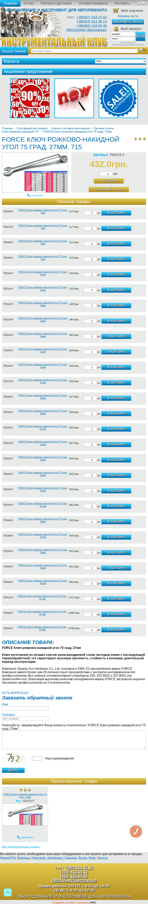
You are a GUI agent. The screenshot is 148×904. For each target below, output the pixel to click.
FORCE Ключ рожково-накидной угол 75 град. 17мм (43, 381)
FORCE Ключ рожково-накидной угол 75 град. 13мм (43, 319)
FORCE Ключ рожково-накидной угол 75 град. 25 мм (43, 505)
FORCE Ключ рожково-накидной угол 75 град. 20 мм (43, 427)
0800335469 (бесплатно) (86, 30)
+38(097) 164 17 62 (91, 17)
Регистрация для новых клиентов (128, 45)
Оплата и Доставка (56, 3)
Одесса (102, 857)
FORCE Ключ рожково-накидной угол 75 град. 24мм (43, 489)
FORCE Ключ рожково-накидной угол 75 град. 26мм (43, 520)
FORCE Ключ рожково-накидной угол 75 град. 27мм (25, 795)
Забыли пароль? (128, 42)
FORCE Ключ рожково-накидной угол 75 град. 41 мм (42, 597)
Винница (23, 857)
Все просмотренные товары (21, 846)
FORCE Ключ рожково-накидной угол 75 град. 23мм (43, 474)
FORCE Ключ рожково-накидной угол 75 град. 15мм (43, 350)
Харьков (71, 857)
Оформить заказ (128, 22)
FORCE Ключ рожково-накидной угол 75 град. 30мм (43, 551)
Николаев (38, 857)
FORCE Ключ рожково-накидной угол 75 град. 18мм (43, 397)
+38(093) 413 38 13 (91, 21)
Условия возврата (93, 3)
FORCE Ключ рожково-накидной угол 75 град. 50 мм (42, 628)
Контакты (122, 3)
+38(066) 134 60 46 (91, 26)
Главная (10, 3)
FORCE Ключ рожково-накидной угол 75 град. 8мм (43, 242)
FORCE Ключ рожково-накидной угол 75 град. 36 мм (43, 582)
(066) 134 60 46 (74, 876)
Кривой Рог (8, 857)
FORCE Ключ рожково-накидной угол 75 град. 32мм (43, 566)
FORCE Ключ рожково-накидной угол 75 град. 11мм (43, 288)
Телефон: (8, 714)
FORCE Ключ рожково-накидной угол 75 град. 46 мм (42, 613)
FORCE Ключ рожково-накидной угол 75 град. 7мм (43, 227)
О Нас (29, 3)
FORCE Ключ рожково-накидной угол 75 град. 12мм (43, 304)
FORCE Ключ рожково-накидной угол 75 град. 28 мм (43, 535)
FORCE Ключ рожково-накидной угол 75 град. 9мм (43, 258)
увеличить (37, 195)
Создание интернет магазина (70, 902)
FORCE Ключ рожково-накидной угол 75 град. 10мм (43, 273)
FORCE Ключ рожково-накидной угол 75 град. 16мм (43, 366)
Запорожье (55, 857)
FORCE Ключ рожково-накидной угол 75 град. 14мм (43, 335)
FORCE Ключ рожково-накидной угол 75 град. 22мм (43, 458)
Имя (5, 704)
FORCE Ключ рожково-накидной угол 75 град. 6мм (43, 211)
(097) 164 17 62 (79, 867)
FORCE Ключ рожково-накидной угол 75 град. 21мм (43, 443)
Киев (92, 857)
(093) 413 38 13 (74, 872)
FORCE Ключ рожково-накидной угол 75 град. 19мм (43, 412)
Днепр (82, 857)
